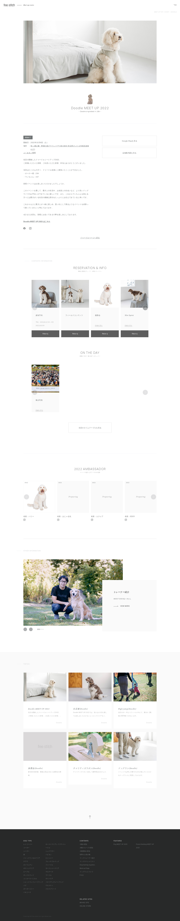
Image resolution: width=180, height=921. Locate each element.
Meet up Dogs (85, 868)
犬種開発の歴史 (85, 851)
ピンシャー (49, 858)
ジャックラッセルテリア (31, 858)
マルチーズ (49, 872)
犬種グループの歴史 (86, 848)
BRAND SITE (84, 902)
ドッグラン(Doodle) (127, 768)
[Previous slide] (34, 307)
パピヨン (49, 854)
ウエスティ (49, 885)
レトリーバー (27, 844)
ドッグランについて (86, 872)
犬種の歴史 (83, 844)
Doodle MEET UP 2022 (38, 709)
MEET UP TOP (158, 12)
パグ (24, 885)
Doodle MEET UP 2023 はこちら (36, 221)
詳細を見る (99, 325)
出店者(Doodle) (80, 709)
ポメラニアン (27, 865)
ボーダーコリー (28, 889)
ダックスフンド (28, 875)
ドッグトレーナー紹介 (87, 858)
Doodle (174, 12)
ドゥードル (49, 865)
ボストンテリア (28, 868)
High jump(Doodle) (127, 709)
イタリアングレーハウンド (55, 882)
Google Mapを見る (129, 141)
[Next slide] (145, 307)
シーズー (26, 851)
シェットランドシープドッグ (33, 882)
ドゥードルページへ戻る (90, 238)
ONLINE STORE (85, 906)
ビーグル (26, 872)
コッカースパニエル (30, 878)
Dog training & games (87, 865)
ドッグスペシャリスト (87, 861)
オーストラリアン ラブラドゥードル (56, 846)
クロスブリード (51, 889)
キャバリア (49, 878)
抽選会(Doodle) (35, 768)
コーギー (26, 848)
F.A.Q (82, 875)
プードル (49, 875)
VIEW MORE (125, 609)
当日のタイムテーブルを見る (90, 428)
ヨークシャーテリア (52, 868)
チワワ (25, 861)
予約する (45, 334)
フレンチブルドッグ (52, 861)
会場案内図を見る (129, 153)
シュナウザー (50, 851)
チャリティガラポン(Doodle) (87, 768)
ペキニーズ (27, 892)
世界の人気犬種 (85, 854)
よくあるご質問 (29, 153)
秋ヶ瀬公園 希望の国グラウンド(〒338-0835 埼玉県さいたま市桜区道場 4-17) (60, 147)
